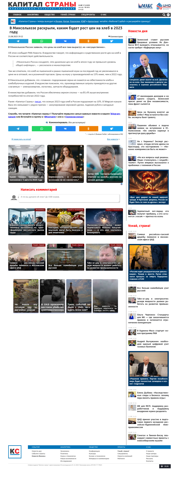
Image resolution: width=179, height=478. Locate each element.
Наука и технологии (75, 210)
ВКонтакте (50, 117)
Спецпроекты (88, 15)
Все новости (112, 139)
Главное (17, 15)
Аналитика (33, 15)
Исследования (66, 461)
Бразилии (75, 21)
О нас (103, 15)
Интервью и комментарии (99, 459)
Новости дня (137, 31)
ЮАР (83, 21)
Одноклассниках (74, 117)
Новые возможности (68, 459)
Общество (49, 15)
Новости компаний (125, 456)
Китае (66, 21)
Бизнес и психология (97, 456)
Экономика (40, 210)
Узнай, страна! (68, 15)
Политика (64, 454)
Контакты (149, 461)
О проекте (150, 451)
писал (38, 102)
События (36, 447)
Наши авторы (151, 454)
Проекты (121, 447)
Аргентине (93, 21)
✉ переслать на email (21, 139)
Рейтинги (121, 459)
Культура (92, 454)
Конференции (94, 451)
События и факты (38, 454)
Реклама (149, 459)
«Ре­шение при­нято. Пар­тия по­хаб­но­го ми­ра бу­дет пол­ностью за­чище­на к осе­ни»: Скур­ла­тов (148, 381)
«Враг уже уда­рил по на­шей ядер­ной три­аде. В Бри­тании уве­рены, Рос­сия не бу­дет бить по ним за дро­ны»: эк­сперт (148, 199)
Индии (58, 21)
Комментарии (116, 37)
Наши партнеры (152, 456)
